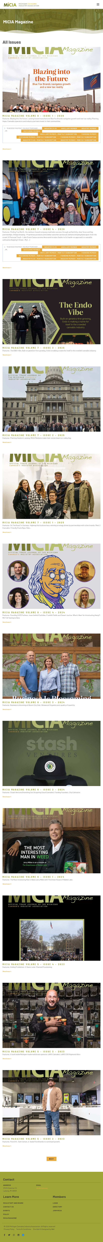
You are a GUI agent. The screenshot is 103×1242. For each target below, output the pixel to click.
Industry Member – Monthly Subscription (78, 140)
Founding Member (88, 134)
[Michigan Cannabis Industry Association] (21, 4)
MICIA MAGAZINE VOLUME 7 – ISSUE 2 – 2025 (34, 435)
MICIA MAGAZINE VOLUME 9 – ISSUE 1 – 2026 (33, 115)
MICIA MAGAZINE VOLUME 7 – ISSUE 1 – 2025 (33, 522)
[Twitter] (9, 1235)
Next (51, 1159)
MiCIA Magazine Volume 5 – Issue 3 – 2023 (34, 1051)
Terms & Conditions (23, 1229)
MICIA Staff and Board (13, 1203)
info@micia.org (41, 1188)
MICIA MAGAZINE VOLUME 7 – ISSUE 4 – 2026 (34, 229)
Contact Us (8, 1207)
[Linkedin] (18, 1235)
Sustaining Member (31, 131)
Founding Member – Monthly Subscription (78, 137)
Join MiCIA (57, 1210)
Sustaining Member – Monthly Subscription (37, 137)
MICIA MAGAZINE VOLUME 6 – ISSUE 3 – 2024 (34, 702)
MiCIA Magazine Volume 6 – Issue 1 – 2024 (34, 876)
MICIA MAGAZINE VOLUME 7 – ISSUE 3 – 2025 (34, 347)
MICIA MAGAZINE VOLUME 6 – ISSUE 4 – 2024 (34, 612)
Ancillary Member (69, 128)
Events (6, 1210)
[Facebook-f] (5, 1235)
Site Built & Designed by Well (43, 1229)
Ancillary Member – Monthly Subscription (58, 134)
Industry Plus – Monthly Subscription (39, 140)
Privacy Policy (9, 1229)
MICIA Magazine (10, 1218)
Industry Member (89, 128)
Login (55, 1203)
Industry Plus (50, 128)
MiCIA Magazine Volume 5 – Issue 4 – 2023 (34, 964)
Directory (57, 1207)
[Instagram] (14, 1235)
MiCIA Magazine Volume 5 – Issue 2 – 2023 (34, 1138)
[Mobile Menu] (97, 4)
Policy (6, 1214)
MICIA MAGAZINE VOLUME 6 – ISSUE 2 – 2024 (34, 789)
